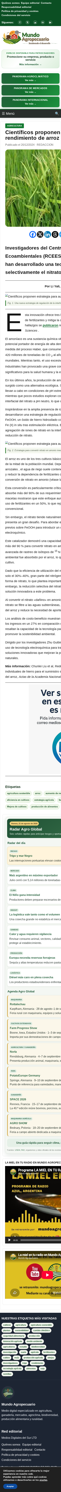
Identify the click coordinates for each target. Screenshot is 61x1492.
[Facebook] (32, 234)
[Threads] (55, 234)
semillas (7, 1374)
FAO (23, 1150)
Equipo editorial (30, 3)
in (43, 22)
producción (34, 1336)
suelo (23, 1352)
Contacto (46, 3)
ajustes (43, 1480)
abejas (51, 1358)
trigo (24, 1363)
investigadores (10, 1363)
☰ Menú (8, 113)
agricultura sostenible (18, 793)
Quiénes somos (11, 3)
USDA (17, 1150)
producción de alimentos (45, 806)
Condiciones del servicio (16, 15)
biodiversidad (38, 1347)
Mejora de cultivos (16, 806)
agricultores (9, 1347)
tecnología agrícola (12, 1368)
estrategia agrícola (44, 800)
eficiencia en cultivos (18, 800)
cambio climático (41, 1330)
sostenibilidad (21, 1330)
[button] (30, 78)
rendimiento (37, 1363)
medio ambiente (34, 1341)
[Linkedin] (47, 234)
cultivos (7, 1325)
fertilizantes (49, 1352)
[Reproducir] (9, 1240)
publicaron (50, 325)
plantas (6, 1330)
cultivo (6, 1358)
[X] (40, 234)
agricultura (21, 1325)
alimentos (31, 1368)
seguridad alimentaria (13, 1336)
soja (42, 1368)
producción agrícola (33, 1358)
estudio (23, 1347)
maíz (16, 1358)
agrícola (35, 1352)
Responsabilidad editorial (16, 7)
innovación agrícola (12, 1341)
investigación (9, 1352)
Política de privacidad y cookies (20, 11)
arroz (37, 793)
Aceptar (10, 1486)
